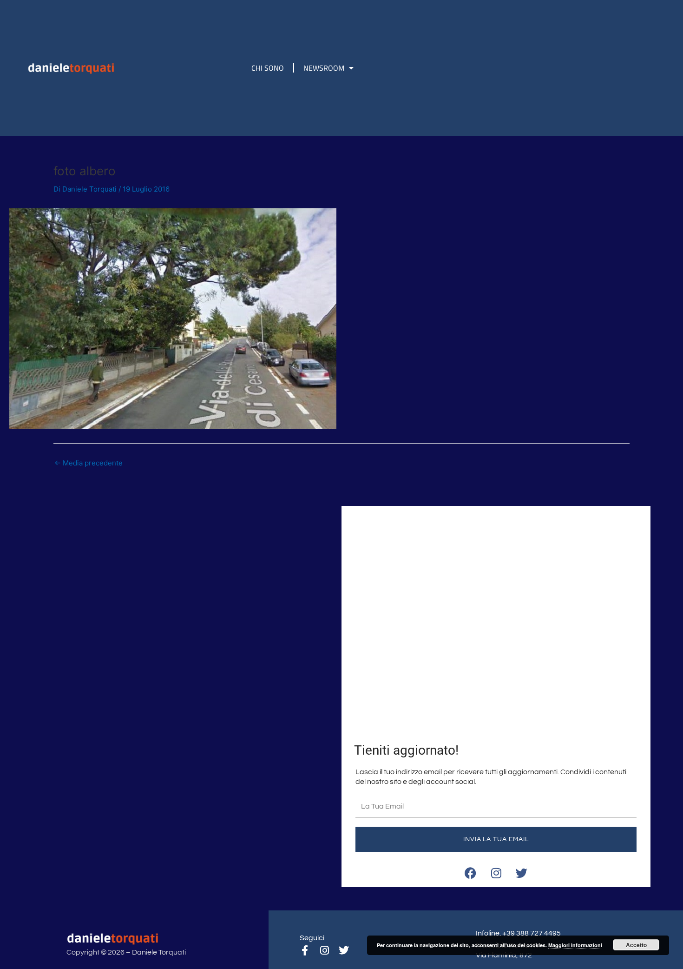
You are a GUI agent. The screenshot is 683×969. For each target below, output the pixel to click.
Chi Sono (267, 67)
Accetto (636, 945)
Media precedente (88, 462)
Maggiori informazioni (575, 945)
